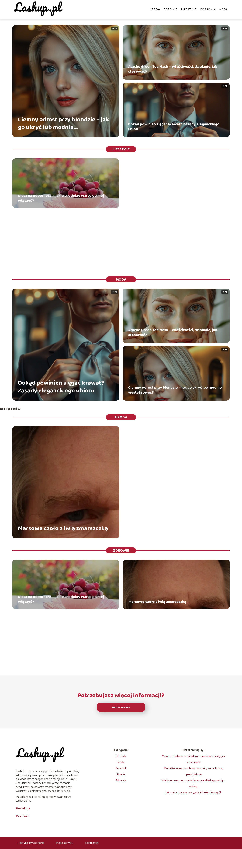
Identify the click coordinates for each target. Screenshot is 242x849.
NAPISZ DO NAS (121, 708)
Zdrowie (170, 9)
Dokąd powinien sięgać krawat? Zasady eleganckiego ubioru (174, 127)
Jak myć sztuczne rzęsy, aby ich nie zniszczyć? (193, 792)
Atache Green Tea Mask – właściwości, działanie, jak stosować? (172, 69)
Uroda (155, 9)
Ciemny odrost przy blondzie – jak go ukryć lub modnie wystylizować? (63, 124)
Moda (223, 9)
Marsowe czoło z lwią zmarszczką (63, 529)
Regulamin (92, 842)
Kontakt (22, 816)
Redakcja (23, 808)
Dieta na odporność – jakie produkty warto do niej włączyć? (61, 198)
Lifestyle (188, 9)
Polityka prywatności (31, 842)
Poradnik (208, 9)
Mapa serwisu (64, 842)
